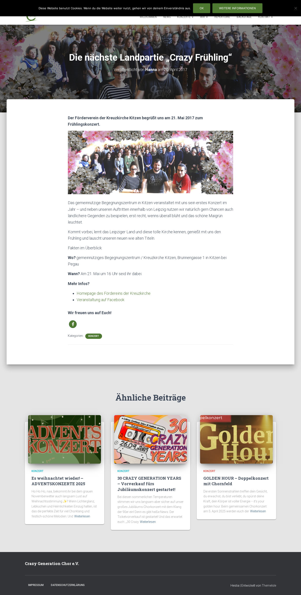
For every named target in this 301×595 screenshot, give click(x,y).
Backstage (244, 17)
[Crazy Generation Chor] (31, 16)
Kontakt (264, 17)
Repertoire (222, 17)
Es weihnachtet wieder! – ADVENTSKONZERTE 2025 (58, 481)
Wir (203, 17)
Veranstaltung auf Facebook (100, 299)
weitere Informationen (237, 8)
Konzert (93, 336)
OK (202, 8)
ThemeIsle (269, 585)
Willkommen (148, 17)
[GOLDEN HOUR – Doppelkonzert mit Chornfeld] (236, 439)
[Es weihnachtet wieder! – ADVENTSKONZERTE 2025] (64, 439)
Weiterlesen (82, 516)
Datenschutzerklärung (68, 585)
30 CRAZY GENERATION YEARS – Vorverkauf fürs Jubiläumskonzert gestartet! (149, 484)
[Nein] (295, 8)
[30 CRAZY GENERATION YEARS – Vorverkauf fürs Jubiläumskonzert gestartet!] (150, 439)
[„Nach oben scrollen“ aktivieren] (292, 586)
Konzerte (184, 17)
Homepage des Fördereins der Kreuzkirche (113, 293)
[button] (192, 17)
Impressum (36, 585)
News (167, 17)
